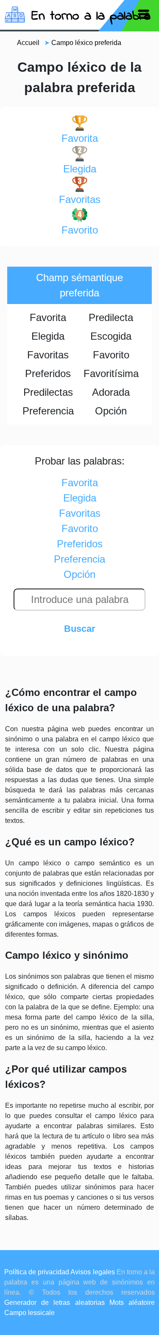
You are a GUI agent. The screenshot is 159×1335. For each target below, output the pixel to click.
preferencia (79, 559)
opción (79, 574)
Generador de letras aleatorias (54, 1302)
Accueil (28, 42)
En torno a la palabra (91, 16)
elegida (79, 169)
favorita (79, 138)
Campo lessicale (29, 1312)
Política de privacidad (36, 1272)
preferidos (80, 543)
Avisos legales (92, 1272)
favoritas (79, 199)
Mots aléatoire (132, 1302)
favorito (79, 230)
